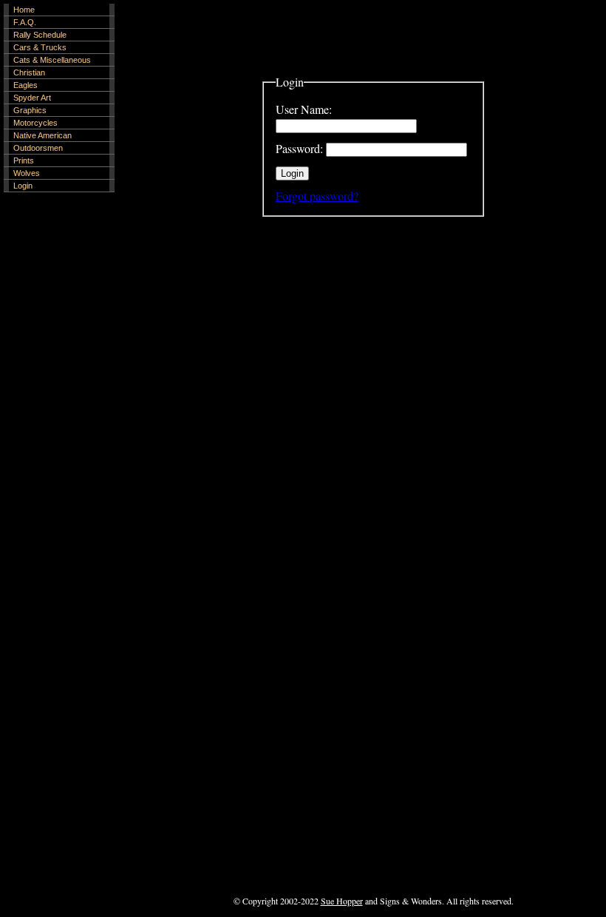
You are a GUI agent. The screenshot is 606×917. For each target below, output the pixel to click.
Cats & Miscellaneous (52, 59)
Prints (23, 160)
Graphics (30, 110)
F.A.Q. (24, 22)
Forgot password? (317, 195)
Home (24, 9)
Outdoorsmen (38, 147)
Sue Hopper (342, 901)
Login (23, 185)
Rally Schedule (40, 34)
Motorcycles (35, 122)
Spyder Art (32, 97)
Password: (299, 148)
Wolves (26, 173)
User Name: (304, 109)
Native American (42, 135)
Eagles (25, 85)
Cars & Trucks (40, 47)
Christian (29, 72)
